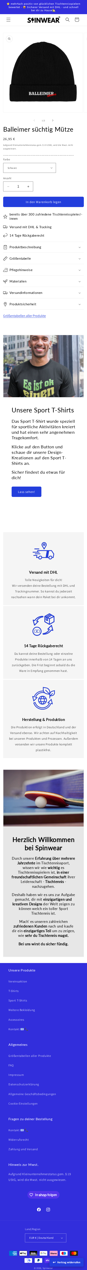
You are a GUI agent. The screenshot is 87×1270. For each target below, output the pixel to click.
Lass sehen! (26, 492)
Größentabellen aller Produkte (24, 316)
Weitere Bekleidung (21, 1010)
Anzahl (7, 178)
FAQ (11, 1065)
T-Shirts (13, 991)
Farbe (6, 159)
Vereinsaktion (17, 981)
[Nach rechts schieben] (52, 120)
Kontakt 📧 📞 (18, 1029)
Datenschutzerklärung (23, 1084)
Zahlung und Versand (23, 1149)
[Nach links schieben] (34, 120)
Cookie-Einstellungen (23, 1103)
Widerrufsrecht (18, 1140)
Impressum (16, 1075)
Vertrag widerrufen (68, 1262)
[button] (8, 19)
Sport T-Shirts (17, 1000)
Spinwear (48, 1268)
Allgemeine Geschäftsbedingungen (32, 1094)
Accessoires (16, 1020)
